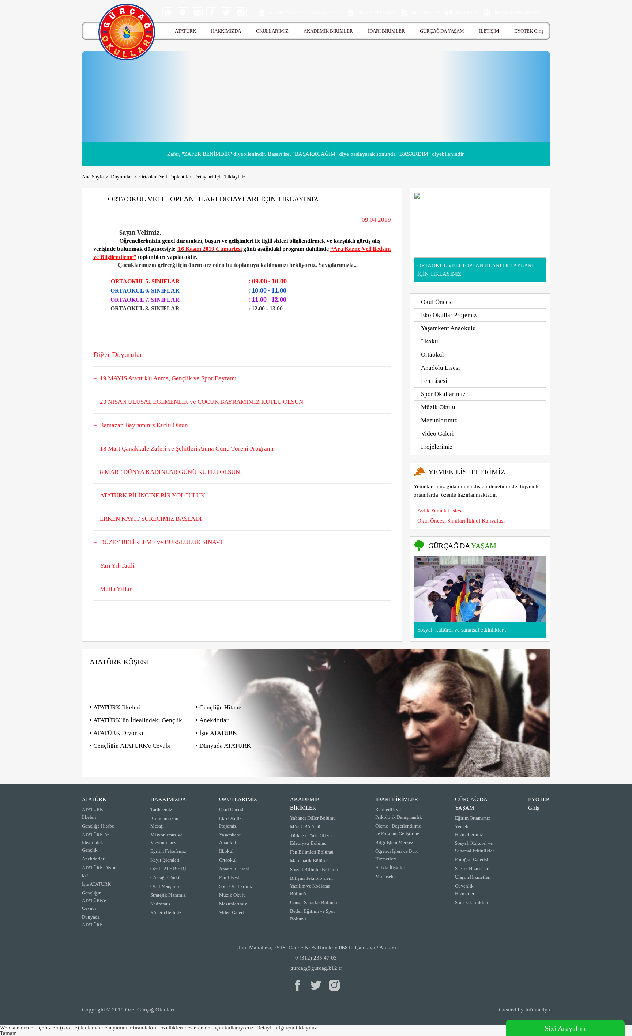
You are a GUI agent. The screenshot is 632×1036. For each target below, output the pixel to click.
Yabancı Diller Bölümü (313, 818)
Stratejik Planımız (168, 895)
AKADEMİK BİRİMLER (328, 31)
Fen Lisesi (434, 380)
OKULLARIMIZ (272, 31)
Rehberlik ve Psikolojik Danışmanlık (398, 813)
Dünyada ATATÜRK (225, 745)
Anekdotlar (214, 720)
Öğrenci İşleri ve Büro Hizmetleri (397, 855)
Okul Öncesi (437, 301)
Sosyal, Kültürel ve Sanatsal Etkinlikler (474, 847)
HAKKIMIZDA (226, 31)
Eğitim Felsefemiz (168, 851)
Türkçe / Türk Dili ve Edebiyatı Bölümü (311, 839)
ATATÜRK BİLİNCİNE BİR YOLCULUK (152, 495)
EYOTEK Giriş (528, 31)
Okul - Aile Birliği (168, 868)
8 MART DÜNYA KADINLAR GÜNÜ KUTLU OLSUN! (171, 471)
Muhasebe (385, 876)
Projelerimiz (437, 446)
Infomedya (537, 1010)
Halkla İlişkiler (390, 867)
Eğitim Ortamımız (472, 818)
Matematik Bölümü (309, 860)
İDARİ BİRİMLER (386, 31)
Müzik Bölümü (305, 826)
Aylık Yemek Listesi (440, 510)
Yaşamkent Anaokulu (448, 328)
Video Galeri (437, 433)
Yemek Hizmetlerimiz (469, 830)
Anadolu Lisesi (440, 367)
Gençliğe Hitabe (220, 707)
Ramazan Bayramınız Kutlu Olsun (144, 425)
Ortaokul (432, 354)
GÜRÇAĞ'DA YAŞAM (442, 31)
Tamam (8, 1033)
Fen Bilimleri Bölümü (312, 852)
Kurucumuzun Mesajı (164, 822)
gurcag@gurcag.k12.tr (316, 968)
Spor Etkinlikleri (471, 902)
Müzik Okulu (438, 407)
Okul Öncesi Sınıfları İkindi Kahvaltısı (461, 521)
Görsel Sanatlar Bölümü (313, 902)
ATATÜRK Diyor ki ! (120, 733)
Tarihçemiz (161, 809)
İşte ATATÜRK (218, 733)
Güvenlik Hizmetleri (465, 889)
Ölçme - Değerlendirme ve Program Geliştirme (398, 829)
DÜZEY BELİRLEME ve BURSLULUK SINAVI (161, 542)
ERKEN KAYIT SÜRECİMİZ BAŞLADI (151, 518)
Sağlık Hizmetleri (472, 868)
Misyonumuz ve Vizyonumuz (166, 838)
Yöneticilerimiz (165, 912)
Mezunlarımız (439, 420)
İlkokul (430, 341)
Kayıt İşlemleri (165, 860)
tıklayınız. (307, 1028)
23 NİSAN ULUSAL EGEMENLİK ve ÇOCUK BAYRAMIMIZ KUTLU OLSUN (201, 401)
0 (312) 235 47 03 (316, 958)
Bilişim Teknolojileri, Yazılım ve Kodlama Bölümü (311, 885)
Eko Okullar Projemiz (449, 315)
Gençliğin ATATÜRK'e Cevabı (132, 745)
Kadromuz (160, 904)
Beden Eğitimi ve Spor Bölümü (312, 915)
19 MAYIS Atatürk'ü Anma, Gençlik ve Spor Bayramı (168, 378)
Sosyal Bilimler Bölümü (314, 869)
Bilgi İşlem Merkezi (395, 842)
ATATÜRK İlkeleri (117, 707)
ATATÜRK (185, 31)
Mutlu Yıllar (116, 588)
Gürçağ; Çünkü (165, 877)
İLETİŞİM (489, 31)
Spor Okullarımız (443, 394)
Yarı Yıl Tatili (117, 565)
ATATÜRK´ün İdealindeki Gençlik (137, 720)
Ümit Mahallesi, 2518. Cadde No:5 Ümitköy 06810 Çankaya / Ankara (316, 947)
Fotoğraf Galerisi (471, 859)
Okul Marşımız (165, 886)
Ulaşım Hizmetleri (473, 877)
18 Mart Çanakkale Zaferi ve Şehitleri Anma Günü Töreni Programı (187, 448)
